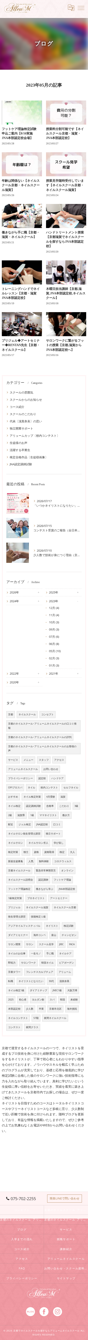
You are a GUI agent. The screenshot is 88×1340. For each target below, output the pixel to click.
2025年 (53, 592)
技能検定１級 (38, 916)
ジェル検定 (25, 824)
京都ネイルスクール (19, 870)
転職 (10, 981)
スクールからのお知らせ (26, 400)
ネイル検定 (14, 806)
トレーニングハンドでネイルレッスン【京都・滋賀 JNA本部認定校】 (21, 293)
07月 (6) (54, 637)
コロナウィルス (63, 861)
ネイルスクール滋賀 (37, 907)
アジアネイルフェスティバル (24, 925)
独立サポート (53, 833)
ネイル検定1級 (16, 990)
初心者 (22, 999)
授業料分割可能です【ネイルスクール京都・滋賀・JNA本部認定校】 (65, 133)
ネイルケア (65, 953)
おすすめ (13, 796)
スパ (52, 999)
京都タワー (14, 971)
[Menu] (81, 8)
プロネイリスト (36, 898)
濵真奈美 (64, 981)
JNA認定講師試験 (21, 464)
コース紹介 (17, 407)
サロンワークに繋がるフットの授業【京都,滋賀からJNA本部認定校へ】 (65, 345)
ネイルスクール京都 (65, 907)
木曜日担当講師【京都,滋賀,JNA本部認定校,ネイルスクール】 (66, 293)
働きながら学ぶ (44, 888)
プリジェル (14, 907)
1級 (32, 815)
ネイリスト (52, 925)
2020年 (14, 682)
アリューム (65, 971)
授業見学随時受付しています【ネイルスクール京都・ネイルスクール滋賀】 (65, 185)
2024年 (14, 601)
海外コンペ (39, 935)
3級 (76, 806)
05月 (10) (55, 651)
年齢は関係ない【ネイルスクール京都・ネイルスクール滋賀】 (21, 185)
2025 (11, 999)
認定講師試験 (33, 806)
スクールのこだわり (23, 414)
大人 (72, 852)
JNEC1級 (57, 990)
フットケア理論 (62, 879)
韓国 (62, 999)
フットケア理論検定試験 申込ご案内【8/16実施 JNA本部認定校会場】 (21, 133)
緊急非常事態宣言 (46, 870)
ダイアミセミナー (18, 935)
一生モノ (36, 953)
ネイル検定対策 (32, 796)
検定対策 (13, 852)
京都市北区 (55, 1008)
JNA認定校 (42, 824)
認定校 (42, 778)
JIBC (61, 944)
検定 (62, 852)
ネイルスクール (27, 714)
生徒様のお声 (18, 443)
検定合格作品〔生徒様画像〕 (29, 457)
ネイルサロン (15, 842)
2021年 (53, 673)
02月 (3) (54, 658)
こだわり (64, 806)
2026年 (14, 592)
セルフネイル (70, 787)
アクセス (59, 759)
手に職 (50, 953)
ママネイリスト (48, 815)
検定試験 (69, 925)
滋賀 (62, 796)
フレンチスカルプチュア (39, 971)
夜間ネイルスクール (55, 1018)
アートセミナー (58, 898)
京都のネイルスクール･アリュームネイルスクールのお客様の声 (42, 748)
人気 (30, 861)
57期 (36, 1018)
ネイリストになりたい (31, 981)
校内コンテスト (49, 787)
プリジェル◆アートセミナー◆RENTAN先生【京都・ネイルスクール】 (21, 345)
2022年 (14, 673)
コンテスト (14, 1027)
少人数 (29, 1008)
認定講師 (43, 879)
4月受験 (50, 796)
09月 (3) (54, 629)
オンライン (67, 870)
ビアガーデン (66, 962)
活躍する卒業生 (20, 450)
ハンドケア (57, 778)
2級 (10, 815)
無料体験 (44, 861)
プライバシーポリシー (20, 778)
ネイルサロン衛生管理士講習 (24, 833)
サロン (29, 944)
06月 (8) (54, 644)
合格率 (50, 806)
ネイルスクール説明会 (20, 879)
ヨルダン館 (38, 999)
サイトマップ (66, 1278)
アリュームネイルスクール (23, 769)
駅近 (10, 824)
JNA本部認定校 (67, 888)
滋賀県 (21, 815)
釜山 (53, 935)
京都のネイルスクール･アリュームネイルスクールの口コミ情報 (42, 725)
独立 (25, 852)
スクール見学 (46, 944)
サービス (13, 759)
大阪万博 (72, 990)
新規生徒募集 (15, 861)
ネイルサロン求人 (38, 842)
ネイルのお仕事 (16, 953)
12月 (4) (54, 608)
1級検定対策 (15, 898)
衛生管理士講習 (16, 916)
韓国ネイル (47, 962)
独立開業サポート (21, 428)
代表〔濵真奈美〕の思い (26, 421)
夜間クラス (32, 1027)
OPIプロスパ (15, 787)
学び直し (59, 842)
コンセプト (47, 714)
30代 (51, 981)
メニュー (28, 759)
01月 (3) (54, 665)
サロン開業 (14, 944)
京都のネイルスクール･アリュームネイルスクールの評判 (40, 737)
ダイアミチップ (38, 990)
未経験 (74, 999)
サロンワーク (28, 962)
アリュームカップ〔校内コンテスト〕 (35, 436)
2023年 (53, 601)
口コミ (57, 824)
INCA (72, 944)
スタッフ (44, 759)
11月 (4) (54, 615)
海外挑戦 (72, 1008)
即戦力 (12, 962)
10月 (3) (54, 622)
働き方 (66, 815)
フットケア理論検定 (19, 888)
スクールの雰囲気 (21, 392)
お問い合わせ (50, 769)
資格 (36, 852)
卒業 (41, 1008)
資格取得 (49, 852)
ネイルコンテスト (18, 1018)
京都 (10, 714)
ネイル (31, 787)
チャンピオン (69, 935)
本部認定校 (14, 1008)
